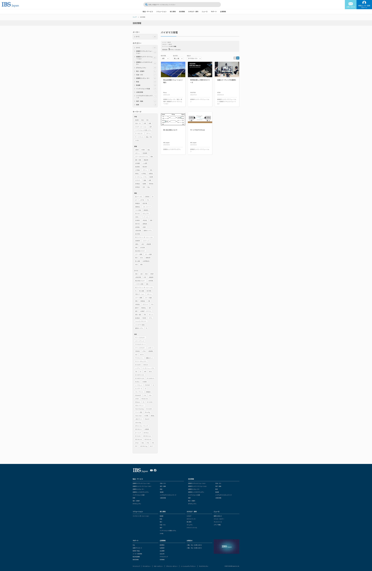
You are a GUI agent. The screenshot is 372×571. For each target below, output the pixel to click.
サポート (214, 11)
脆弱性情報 (136, 559)
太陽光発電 (146, 92)
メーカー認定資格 (137, 554)
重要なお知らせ (218, 516)
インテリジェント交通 (146, 89)
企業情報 (223, 11)
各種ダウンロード (137, 548)
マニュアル (189, 525)
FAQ (134, 545)
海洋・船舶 (146, 101)
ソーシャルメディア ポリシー (188, 566)
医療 (146, 105)
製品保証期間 (136, 556)
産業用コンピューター (146, 78)
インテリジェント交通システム (168, 530)
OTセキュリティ (146, 68)
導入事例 (173, 11)
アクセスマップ (164, 556)
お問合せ (189, 540)
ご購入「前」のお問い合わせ (194, 545)
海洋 (161, 527)
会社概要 (162, 551)
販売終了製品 (136, 551)
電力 (161, 522)
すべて (146, 48)
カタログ (189, 516)
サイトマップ (136, 566)
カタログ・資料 (193, 11)
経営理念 (162, 545)
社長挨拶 (162, 548)
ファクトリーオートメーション (141, 516)
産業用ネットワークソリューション (146, 58)
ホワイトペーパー (191, 519)
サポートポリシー (158, 566)
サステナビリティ (203, 566)
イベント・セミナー (219, 519)
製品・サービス (148, 11)
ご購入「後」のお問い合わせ (194, 548)
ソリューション (161, 11)
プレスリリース (218, 522)
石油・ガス (146, 75)
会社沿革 (162, 554)
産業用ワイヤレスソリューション (146, 52)
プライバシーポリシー (172, 566)
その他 (161, 533)
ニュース (205, 11)
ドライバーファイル (192, 527)
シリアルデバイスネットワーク (146, 97)
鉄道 (146, 82)
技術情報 (182, 11)
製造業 (146, 85)
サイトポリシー (147, 566)
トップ (134, 17)
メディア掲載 (217, 525)
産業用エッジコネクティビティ (146, 63)
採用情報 (162, 559)
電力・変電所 (146, 71)
